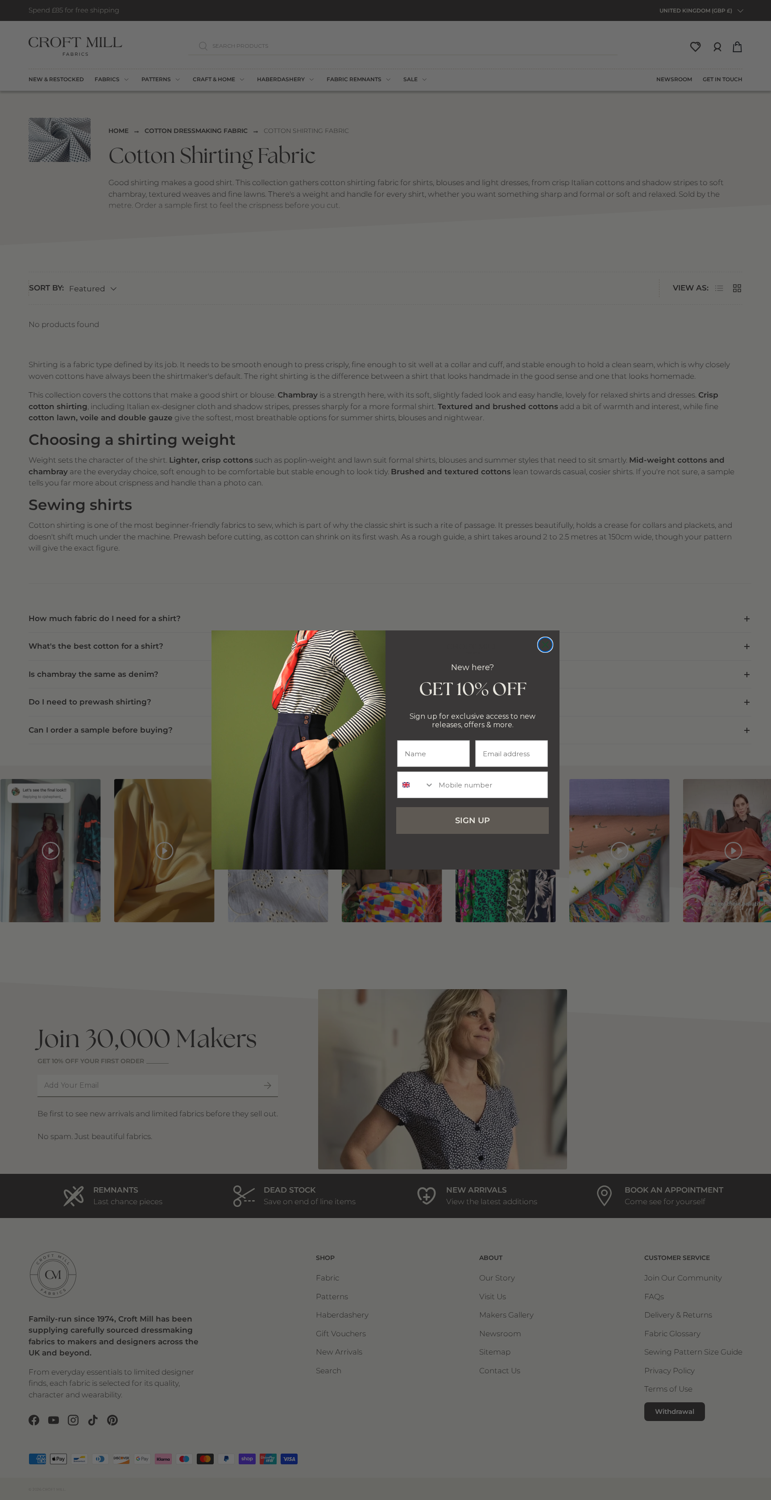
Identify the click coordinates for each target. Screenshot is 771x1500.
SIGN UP (472, 820)
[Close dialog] (545, 645)
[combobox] (416, 785)
